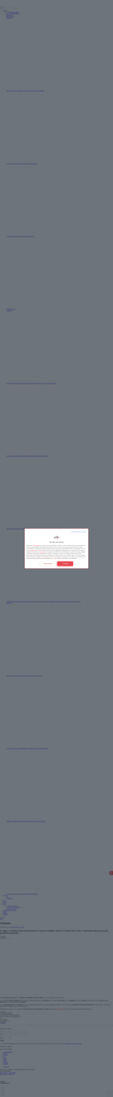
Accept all (65, 563)
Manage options (47, 563)
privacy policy (53, 558)
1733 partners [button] (36, 545)
